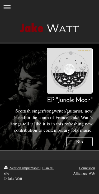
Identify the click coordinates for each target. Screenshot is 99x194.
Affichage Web (84, 173)
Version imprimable (24, 167)
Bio (79, 141)
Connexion (87, 167)
